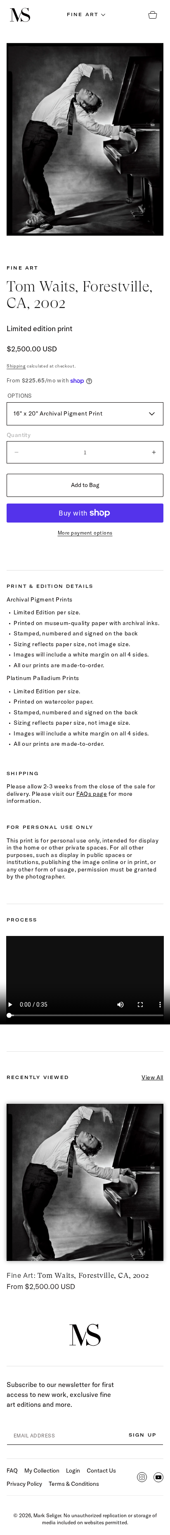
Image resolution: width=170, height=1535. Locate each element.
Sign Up (142, 1435)
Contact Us (101, 1470)
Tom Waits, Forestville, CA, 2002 (78, 1275)
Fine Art (22, 268)
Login (73, 1470)
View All (152, 1077)
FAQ (12, 1470)
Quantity (19, 435)
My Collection (41, 1470)
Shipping (16, 366)
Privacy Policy (24, 1483)
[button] (85, 15)
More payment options (85, 533)
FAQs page (91, 793)
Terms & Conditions (74, 1483)
